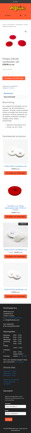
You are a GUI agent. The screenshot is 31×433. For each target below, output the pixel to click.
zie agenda (22, 356)
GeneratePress (15, 430)
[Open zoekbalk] (25, 15)
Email (7, 410)
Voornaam (8, 403)
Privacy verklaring (9, 382)
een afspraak (18, 362)
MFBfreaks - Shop (9, 375)
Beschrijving (8, 93)
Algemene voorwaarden (11, 379)
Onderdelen (10, 24)
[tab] (15, 93)
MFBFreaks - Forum (9, 373)
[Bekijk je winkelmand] (20, 15)
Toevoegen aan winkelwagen (13, 78)
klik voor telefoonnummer (13, 318)
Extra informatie (9, 97)
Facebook (6, 384)
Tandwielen (19, 24)
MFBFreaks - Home (9, 371)
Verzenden (8, 419)
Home (4, 24)
